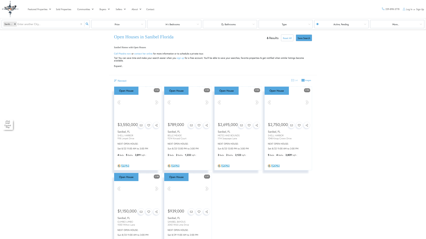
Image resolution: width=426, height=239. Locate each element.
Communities (83, 9)
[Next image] (156, 102)
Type (284, 24)
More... (395, 24)
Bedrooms (175, 24)
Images (308, 80)
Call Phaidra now (122, 53)
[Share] (156, 125)
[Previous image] (118, 102)
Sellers (119, 9)
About (135, 9)
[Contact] (141, 125)
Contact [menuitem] (150, 9)
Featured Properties (37, 9)
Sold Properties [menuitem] (63, 9)
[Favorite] (148, 125)
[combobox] (17, 24)
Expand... (118, 66)
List (296, 80)
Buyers (103, 9)
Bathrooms (230, 24)
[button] (15, 24)
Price (117, 24)
